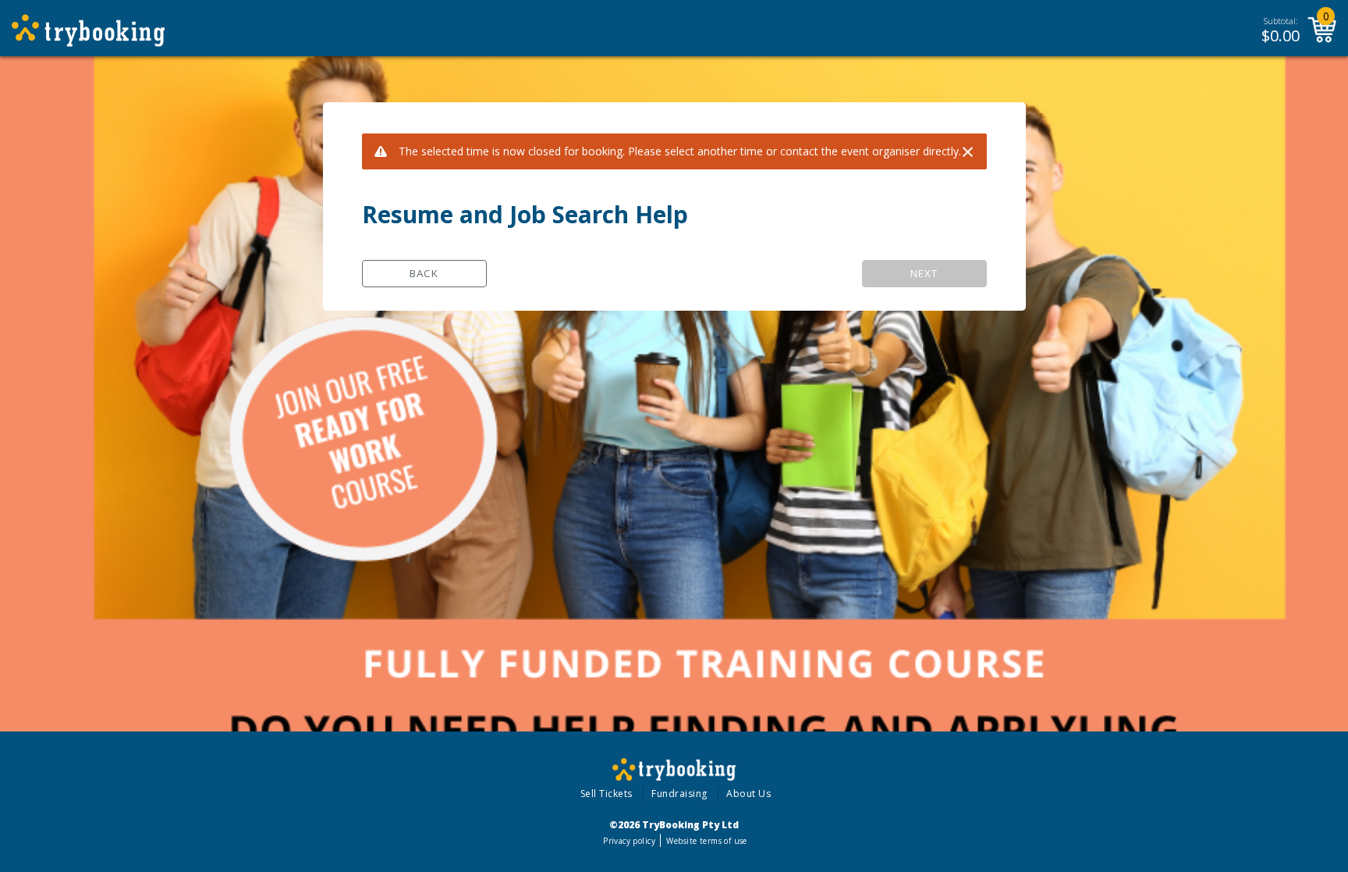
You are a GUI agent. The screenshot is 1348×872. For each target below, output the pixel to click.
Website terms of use (706, 840)
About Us (748, 793)
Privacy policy (629, 840)
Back (424, 273)
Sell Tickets (606, 793)
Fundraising (679, 793)
